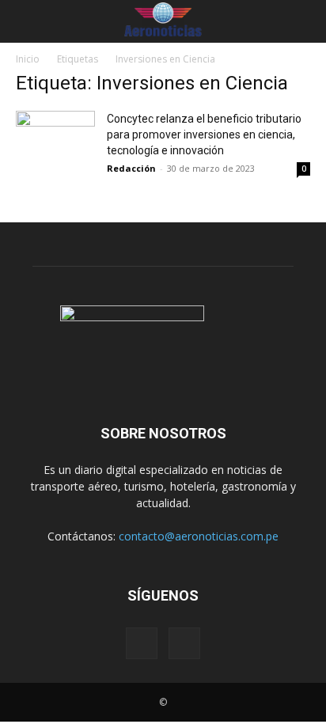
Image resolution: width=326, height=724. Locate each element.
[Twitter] (184, 643)
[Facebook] (141, 643)
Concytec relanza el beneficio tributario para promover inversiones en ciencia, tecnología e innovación (204, 134)
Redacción (131, 168)
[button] (25, 21)
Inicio (28, 59)
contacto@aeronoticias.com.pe (199, 536)
